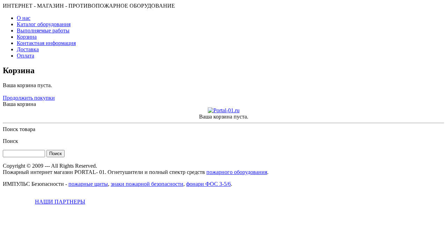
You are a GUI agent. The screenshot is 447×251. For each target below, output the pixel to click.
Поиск (10, 141)
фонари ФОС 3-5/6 (208, 184)
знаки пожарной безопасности (147, 184)
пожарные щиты (88, 184)
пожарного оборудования (236, 172)
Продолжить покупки (29, 98)
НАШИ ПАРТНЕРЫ (60, 202)
